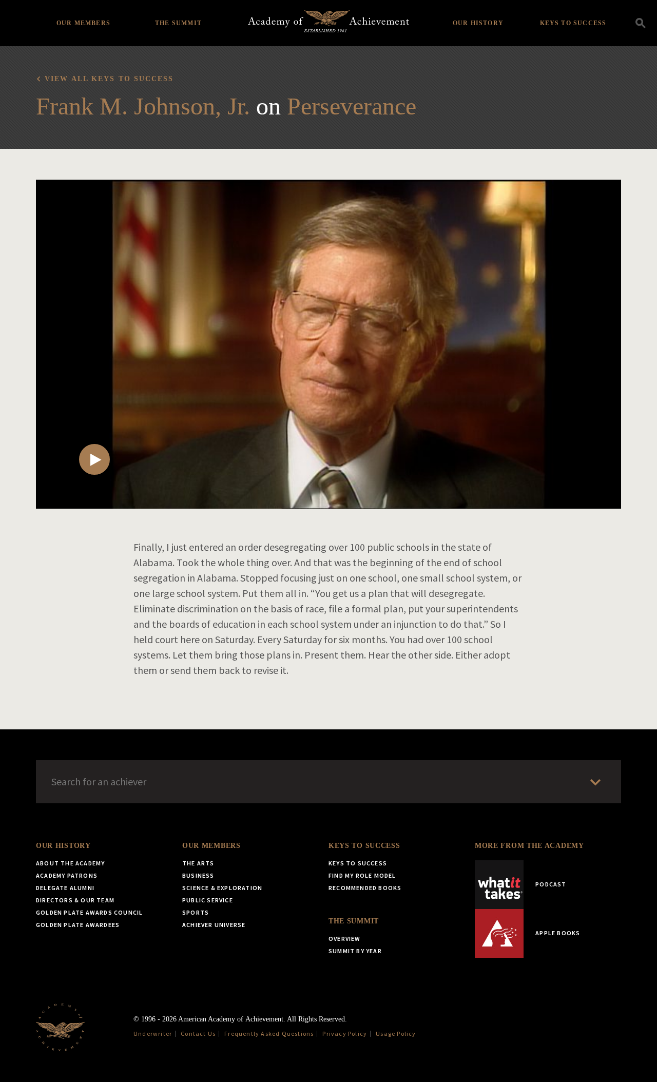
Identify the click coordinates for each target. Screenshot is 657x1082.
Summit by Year (355, 951)
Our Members (83, 23)
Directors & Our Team (75, 900)
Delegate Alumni (65, 888)
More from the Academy (529, 845)
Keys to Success (573, 23)
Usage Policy (396, 1033)
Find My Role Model (362, 875)
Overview (344, 938)
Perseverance (351, 106)
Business (198, 875)
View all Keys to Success (109, 79)
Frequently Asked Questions (269, 1033)
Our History (478, 23)
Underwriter (152, 1033)
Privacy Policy (344, 1033)
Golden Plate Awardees (78, 925)
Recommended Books (364, 888)
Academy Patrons (67, 875)
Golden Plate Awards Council (89, 912)
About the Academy (70, 863)
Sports (195, 912)
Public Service (207, 900)
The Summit (178, 23)
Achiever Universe (213, 925)
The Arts (198, 863)
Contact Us (198, 1033)
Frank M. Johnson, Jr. (143, 106)
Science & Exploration (222, 888)
